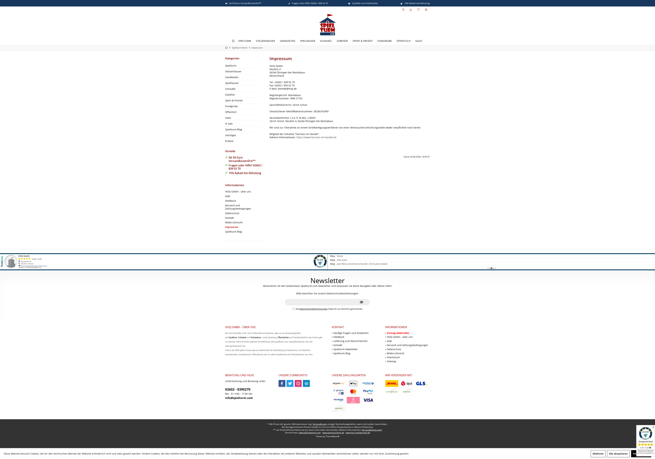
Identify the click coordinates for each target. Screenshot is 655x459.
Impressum (231, 227)
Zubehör (230, 94)
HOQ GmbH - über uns (238, 191)
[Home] (233, 41)
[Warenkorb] (426, 9)
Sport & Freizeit (234, 100)
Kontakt (229, 217)
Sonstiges (230, 135)
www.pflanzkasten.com (310, 432)
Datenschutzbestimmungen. (342, 293)
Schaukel (230, 88)
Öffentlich (231, 112)
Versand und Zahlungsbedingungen (238, 207)
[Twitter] (290, 383)
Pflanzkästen (283, 337)
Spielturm (230, 65)
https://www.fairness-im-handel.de (316, 137)
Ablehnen (598, 453)
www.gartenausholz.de (333, 432)
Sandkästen (231, 77)
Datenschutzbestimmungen (313, 308)
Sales (228, 117)
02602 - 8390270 (237, 389)
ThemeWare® (332, 436)
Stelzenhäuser (233, 71)
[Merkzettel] (418, 9)
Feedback (230, 200)
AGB (227, 196)
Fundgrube (231, 106)
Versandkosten (320, 424)
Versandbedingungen (372, 429)
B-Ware (229, 141)
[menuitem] (426, 9)
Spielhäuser (232, 83)
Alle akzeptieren (618, 453)
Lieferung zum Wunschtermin (350, 341)
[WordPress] (306, 383)
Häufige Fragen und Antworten (351, 333)
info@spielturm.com (239, 398)
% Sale (229, 123)
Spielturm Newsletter (345, 349)
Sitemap (391, 361)
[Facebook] (282, 383)
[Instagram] (298, 383)
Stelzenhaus (255, 337)
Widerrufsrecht (234, 222)
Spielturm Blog (233, 129)
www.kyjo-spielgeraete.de (358, 432)
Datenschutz (232, 213)
